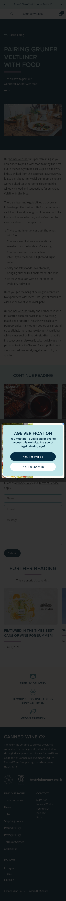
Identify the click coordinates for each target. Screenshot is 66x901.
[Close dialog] (63, 424)
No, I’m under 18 (33, 467)
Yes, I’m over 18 (33, 457)
